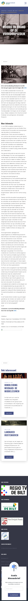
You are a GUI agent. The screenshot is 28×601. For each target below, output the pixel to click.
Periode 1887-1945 (12, 10)
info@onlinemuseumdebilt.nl (9, 548)
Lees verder (9, 413)
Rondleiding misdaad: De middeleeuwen (11, 388)
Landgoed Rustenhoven (11, 433)
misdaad (5, 61)
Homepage (4, 10)
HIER (25, 88)
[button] (25, 2)
